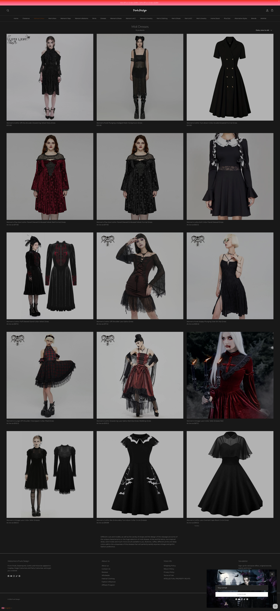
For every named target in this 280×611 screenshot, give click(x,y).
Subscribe (241, 594)
